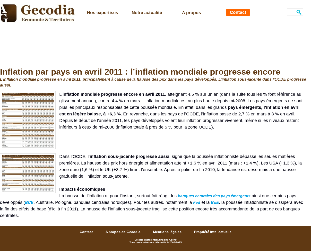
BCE (29, 202)
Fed (196, 202)
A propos (191, 12)
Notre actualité (147, 12)
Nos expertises (102, 12)
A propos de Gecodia (123, 232)
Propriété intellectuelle (213, 232)
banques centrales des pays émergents (214, 196)
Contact (238, 12)
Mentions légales (167, 232)
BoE (215, 202)
